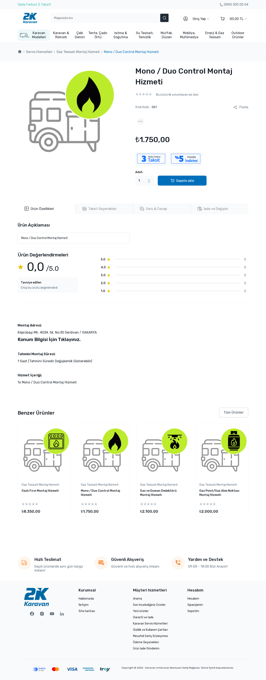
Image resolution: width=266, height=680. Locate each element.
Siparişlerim (195, 605)
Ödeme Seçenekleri (146, 642)
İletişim (84, 605)
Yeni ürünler (141, 611)
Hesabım (193, 598)
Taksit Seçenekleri (102, 209)
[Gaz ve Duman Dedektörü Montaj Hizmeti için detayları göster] (162, 452)
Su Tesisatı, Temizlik (145, 35)
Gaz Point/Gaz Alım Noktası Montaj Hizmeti (219, 493)
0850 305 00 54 (236, 4)
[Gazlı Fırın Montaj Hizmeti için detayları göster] (44, 452)
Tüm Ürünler (234, 412)
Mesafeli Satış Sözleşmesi (150, 636)
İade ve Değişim (216, 209)
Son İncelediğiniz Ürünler (149, 605)
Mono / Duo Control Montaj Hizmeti (100, 493)
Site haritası (87, 611)
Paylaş (243, 107)
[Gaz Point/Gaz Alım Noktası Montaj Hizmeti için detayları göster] (222, 452)
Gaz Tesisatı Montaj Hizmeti (40, 485)
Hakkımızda (86, 598)
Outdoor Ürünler (238, 35)
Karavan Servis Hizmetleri (150, 623)
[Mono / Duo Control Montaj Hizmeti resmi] (67, 164)
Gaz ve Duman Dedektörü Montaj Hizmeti (158, 493)
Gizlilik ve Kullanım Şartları (150, 630)
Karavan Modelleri (39, 35)
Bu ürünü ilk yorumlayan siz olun (177, 94)
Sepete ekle (185, 181)
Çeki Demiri (80, 35)
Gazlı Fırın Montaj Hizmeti (40, 491)
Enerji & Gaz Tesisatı (214, 35)
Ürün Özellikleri (42, 209)
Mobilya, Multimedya (189, 35)
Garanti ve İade (143, 617)
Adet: (139, 172)
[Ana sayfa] (20, 52)
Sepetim (193, 611)
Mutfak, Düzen (167, 35)
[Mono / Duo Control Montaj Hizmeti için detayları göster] (103, 452)
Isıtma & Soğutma (120, 35)
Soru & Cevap (156, 209)
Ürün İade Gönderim (146, 648)
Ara (164, 18)
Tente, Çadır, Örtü (98, 35)
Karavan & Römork (61, 35)
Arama (137, 598)
